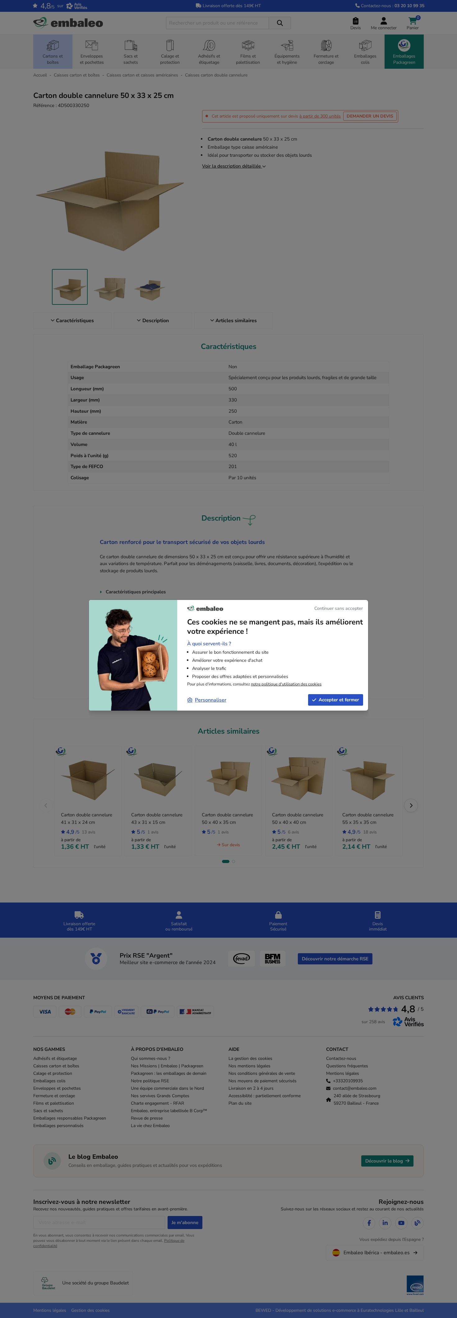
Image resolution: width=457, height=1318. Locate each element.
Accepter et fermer (339, 700)
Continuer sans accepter (338, 608)
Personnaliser (210, 700)
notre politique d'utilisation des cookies (286, 684)
